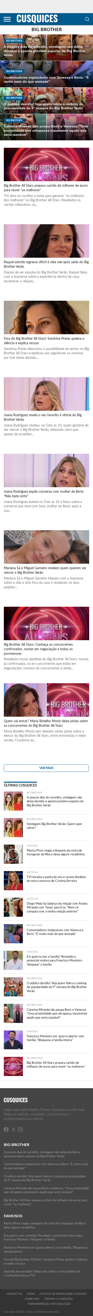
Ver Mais (46, 768)
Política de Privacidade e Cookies (63, 1294)
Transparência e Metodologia (48, 1304)
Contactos (14, 1294)
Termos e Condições (58, 1299)
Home (31, 1294)
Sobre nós (32, 1299)
